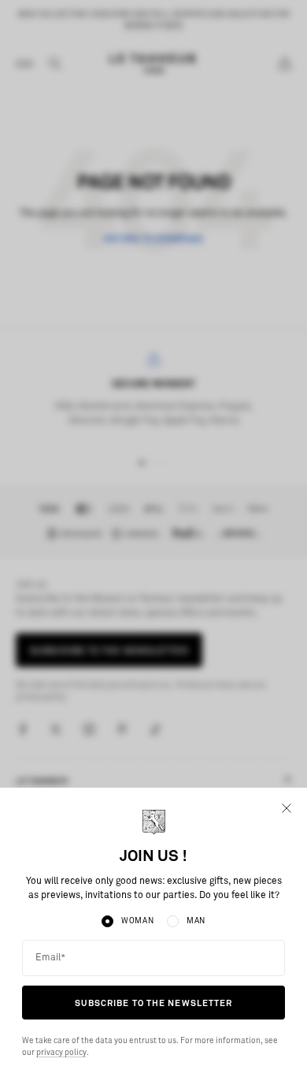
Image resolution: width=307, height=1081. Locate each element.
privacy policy (61, 1053)
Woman (137, 921)
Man (196, 921)
